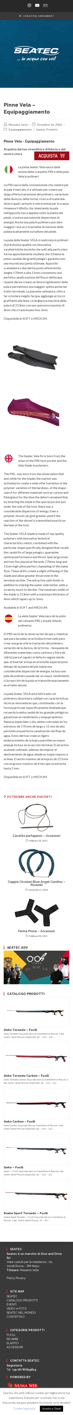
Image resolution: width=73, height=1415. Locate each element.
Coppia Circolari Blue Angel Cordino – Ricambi (36, 883)
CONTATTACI (16, 1316)
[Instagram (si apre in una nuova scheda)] (29, 5)
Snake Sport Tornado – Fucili (26, 1213)
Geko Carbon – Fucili (19, 1121)
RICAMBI (12, 1339)
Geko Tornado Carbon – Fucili (26, 1075)
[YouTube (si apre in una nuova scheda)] (37, 5)
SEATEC (12, 1296)
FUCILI (11, 1335)
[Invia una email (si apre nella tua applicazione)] (44, 5)
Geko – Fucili (13, 1167)
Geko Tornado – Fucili (20, 1030)
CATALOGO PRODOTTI (22, 1300)
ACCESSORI (15, 1347)
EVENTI (12, 1304)
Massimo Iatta (18, 124)
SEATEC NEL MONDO (21, 1312)
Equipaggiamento (20, 129)
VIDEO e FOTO (17, 1308)
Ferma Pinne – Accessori (36, 931)
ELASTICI (13, 1343)
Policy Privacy (16, 1278)
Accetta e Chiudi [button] (51, 1408)
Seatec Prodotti (46, 129)
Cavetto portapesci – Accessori (36, 835)
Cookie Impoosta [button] (24, 1408)
